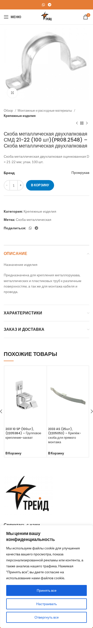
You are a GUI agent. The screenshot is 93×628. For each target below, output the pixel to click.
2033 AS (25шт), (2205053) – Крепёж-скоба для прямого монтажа (64, 435)
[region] (46, 576)
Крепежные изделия (20, 116)
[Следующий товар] (86, 123)
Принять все (47, 590)
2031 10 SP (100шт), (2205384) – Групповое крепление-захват (23, 433)
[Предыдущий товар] (76, 123)
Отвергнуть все (46, 617)
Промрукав (80, 172)
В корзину (40, 185)
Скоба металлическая (33, 219)
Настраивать (46, 604)
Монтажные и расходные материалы (45, 110)
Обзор (9, 110)
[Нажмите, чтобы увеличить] (12, 93)
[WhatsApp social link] (43, 4)
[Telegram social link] (49, 4)
